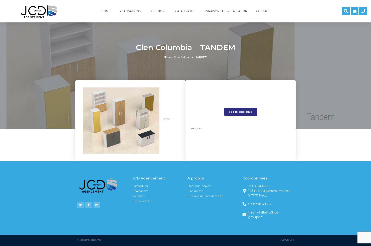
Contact (263, 11)
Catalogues (185, 11)
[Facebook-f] (88, 205)
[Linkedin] (97, 205)
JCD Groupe (287, 239)
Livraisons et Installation (225, 11)
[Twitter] (80, 205)
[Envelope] (354, 11)
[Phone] (363, 11)
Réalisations (130, 11)
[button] (240, 112)
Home (106, 11)
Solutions (158, 11)
